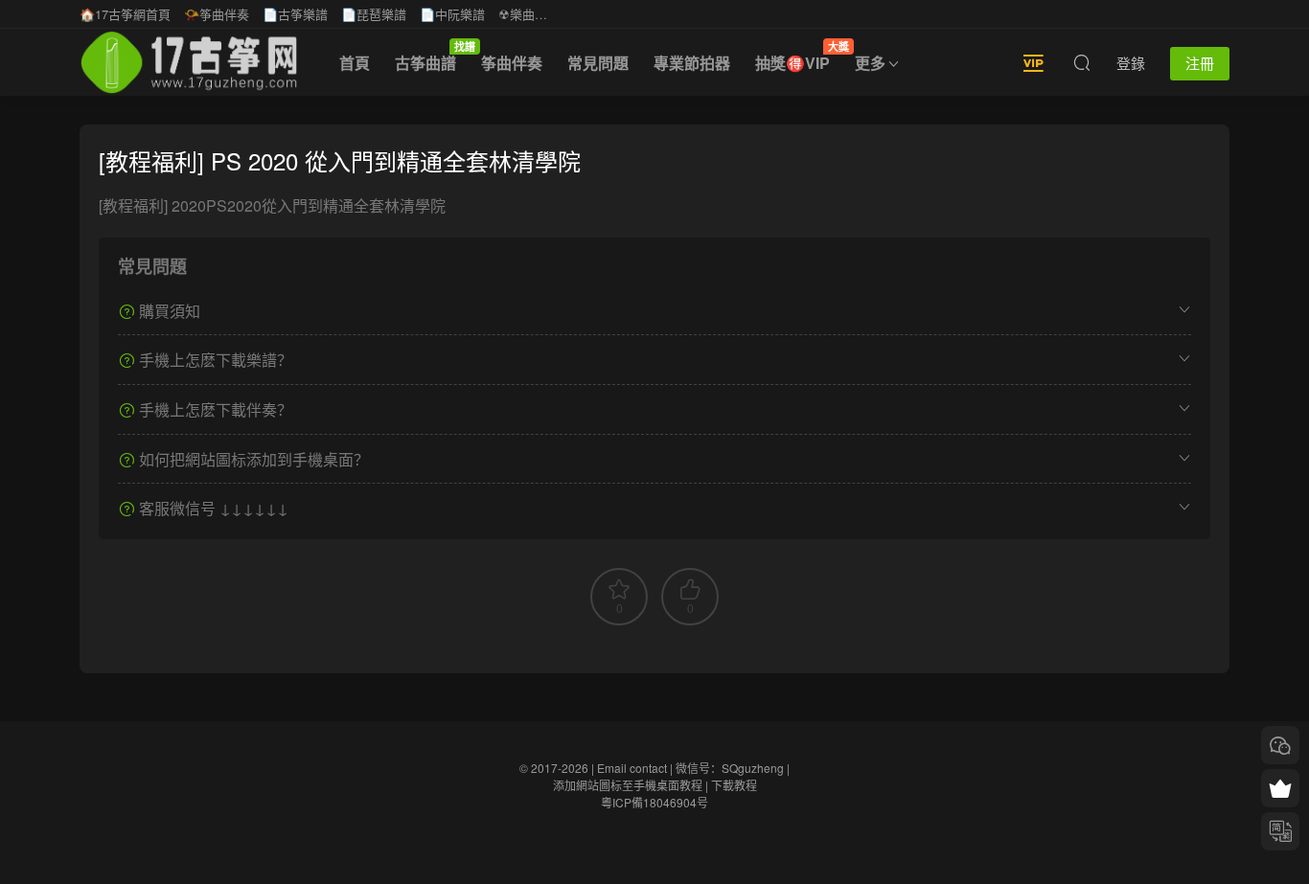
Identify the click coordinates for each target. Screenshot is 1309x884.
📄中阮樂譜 (452, 14)
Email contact (632, 767)
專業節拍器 (692, 63)
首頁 (354, 63)
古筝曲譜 (432, 56)
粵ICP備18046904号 (654, 802)
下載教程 (734, 785)
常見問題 (598, 63)
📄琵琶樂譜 (373, 14)
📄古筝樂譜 (295, 14)
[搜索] (1081, 62)
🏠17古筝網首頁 (125, 14)
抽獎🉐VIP (798, 56)
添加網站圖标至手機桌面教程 (627, 785)
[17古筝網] (189, 62)
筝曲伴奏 (511, 63)
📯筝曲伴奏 (216, 14)
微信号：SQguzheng (730, 767)
